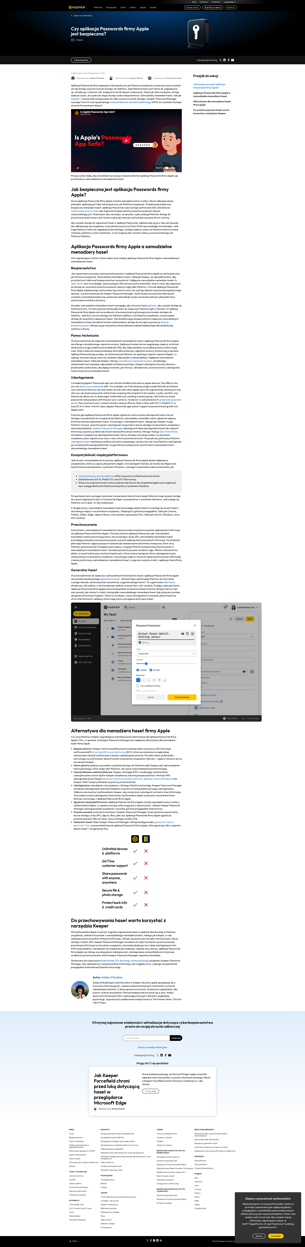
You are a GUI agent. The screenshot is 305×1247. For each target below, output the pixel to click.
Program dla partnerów (204, 1168)
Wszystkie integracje (77, 1220)
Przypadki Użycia (107, 1179)
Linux (196, 1185)
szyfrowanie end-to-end (84, 210)
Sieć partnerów (200, 1164)
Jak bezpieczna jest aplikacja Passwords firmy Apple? (209, 86)
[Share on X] (220, 60)
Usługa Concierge (164, 1203)
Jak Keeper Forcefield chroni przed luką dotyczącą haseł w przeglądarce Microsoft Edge (117, 1089)
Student (160, 1141)
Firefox (197, 1193)
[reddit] (157, 1240)
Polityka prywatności (77, 1195)
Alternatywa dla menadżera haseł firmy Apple (212, 103)
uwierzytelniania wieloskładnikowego (130, 102)
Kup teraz (230, 7)
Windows (198, 1181)
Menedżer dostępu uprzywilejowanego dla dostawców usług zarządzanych (126, 1157)
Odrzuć (259, 1236)
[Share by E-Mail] (232, 60)
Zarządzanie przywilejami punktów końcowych (119, 1145)
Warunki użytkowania (77, 1191)
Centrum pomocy (76, 1176)
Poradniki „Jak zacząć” (110, 1200)
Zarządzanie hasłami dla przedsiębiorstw (117, 1133)
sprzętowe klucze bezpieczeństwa (124, 778)
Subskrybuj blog (81, 60)
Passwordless (74, 1216)
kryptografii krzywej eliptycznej (109, 752)
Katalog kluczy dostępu (110, 1212)
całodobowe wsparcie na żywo (135, 360)
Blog (194, 2)
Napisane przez (112, 1109)
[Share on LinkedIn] (224, 60)
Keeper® (76, 98)
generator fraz (82, 825)
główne (152, 305)
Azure (71, 1212)
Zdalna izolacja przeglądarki (112, 1149)
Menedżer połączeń (165, 1180)
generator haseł (164, 822)
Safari (197, 1197)
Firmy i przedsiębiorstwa (167, 1133)
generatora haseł (110, 578)
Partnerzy (204, 2)
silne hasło (169, 582)
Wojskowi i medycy (164, 1145)
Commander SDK (76, 1204)
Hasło (79, 39)
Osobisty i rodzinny (164, 1137)
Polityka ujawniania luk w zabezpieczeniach (79, 1146)
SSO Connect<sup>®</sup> (80, 1208)
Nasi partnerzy (200, 1160)
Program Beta (200, 1208)
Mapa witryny (106, 1220)
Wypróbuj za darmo (212, 7)
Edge (196, 1200)
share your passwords (91, 386)
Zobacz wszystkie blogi (83, 15)
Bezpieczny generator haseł (206, 1143)
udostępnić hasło (80, 441)
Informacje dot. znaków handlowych (84, 1162)
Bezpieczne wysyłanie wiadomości (171, 1172)
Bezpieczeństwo (76, 1137)
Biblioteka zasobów (109, 1208)
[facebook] (151, 1240)
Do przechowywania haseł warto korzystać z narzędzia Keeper (211, 111)
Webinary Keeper (108, 1223)
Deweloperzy (106, 1227)
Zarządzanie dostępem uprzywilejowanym (118, 1141)
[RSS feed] (161, 1240)
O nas (71, 1133)
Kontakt (72, 1179)
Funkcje (104, 1187)
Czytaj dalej (150, 1091)
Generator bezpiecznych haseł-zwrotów (211, 1147)
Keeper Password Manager (107, 428)
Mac (196, 1178)
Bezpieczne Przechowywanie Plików (171, 1164)
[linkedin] (144, 1240)
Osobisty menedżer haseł (111, 1166)
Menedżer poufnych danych (168, 1157)
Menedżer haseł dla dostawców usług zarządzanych (122, 1152)
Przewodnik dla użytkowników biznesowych (118, 1197)
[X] (147, 1240)
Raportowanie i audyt (165, 1176)
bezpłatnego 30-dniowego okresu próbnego (125, 960)
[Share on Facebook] (228, 60)
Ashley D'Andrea (112, 977)
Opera (197, 1204)
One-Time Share (169, 431)
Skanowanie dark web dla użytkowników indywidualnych (210, 1134)
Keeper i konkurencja (109, 1204)
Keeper (77, 7)
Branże (104, 1183)
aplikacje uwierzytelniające (157, 778)
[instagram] (154, 1240)
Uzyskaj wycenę (192, 7)
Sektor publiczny (107, 1162)
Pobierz (133, 7)
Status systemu (75, 1183)
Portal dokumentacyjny (78, 1187)
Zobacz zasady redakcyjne (152, 1047)
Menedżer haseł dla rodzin (111, 1170)
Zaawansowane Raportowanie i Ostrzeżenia (175, 1168)
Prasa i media (74, 1158)
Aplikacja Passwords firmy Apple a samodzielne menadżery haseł (211, 94)
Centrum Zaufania (76, 1141)
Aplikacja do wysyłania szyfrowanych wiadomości (215, 1151)
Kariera (72, 1166)
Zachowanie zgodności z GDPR (82, 1151)
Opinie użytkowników (77, 1155)
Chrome (197, 1189)
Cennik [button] (123, 7)
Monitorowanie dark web (167, 1160)
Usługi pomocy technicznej (168, 1183)
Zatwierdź (275, 1236)
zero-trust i (77, 283)
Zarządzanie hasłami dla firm (112, 1137)
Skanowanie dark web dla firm (206, 1139)
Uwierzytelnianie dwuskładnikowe (96, 476)
